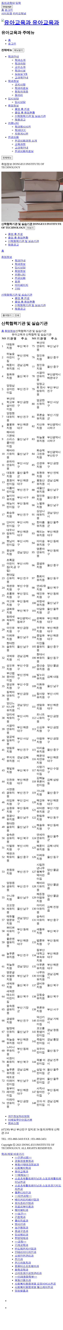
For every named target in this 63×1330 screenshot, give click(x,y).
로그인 (12, 43)
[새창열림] (11, 1300)
